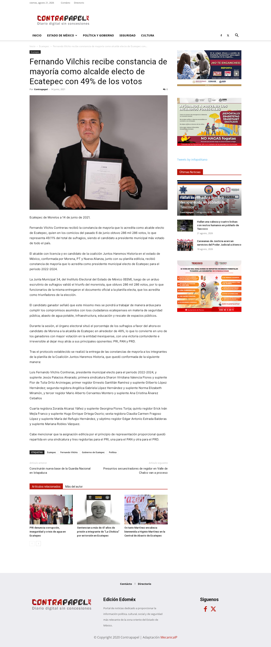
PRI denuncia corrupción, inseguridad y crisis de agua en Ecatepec (48, 531)
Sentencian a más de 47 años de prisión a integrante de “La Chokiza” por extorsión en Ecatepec (98, 531)
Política (112, 452)
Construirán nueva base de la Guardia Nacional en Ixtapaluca (60, 471)
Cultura (147, 35)
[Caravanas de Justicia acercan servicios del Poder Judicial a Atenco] (185, 245)
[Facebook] (221, 35)
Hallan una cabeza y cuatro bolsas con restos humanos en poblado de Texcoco (218, 225)
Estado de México (60, 35)
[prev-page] (32, 543)
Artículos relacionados (46, 486)
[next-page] (38, 543)
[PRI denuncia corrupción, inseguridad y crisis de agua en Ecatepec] (51, 509)
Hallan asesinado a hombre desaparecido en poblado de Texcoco (203, 202)
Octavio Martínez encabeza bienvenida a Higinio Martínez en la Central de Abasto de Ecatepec (144, 531)
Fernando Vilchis (69, 452)
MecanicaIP (168, 637)
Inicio (36, 35)
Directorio (79, 2)
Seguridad (127, 35)
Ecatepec (44, 46)
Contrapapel (41, 89)
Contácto (65, 2)
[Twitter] (228, 35)
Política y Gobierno (98, 35)
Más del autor (74, 486)
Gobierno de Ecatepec (93, 452)
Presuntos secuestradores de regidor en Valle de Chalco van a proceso (135, 471)
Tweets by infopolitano (192, 159)
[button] (236, 36)
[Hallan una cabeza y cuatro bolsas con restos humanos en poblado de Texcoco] (185, 226)
